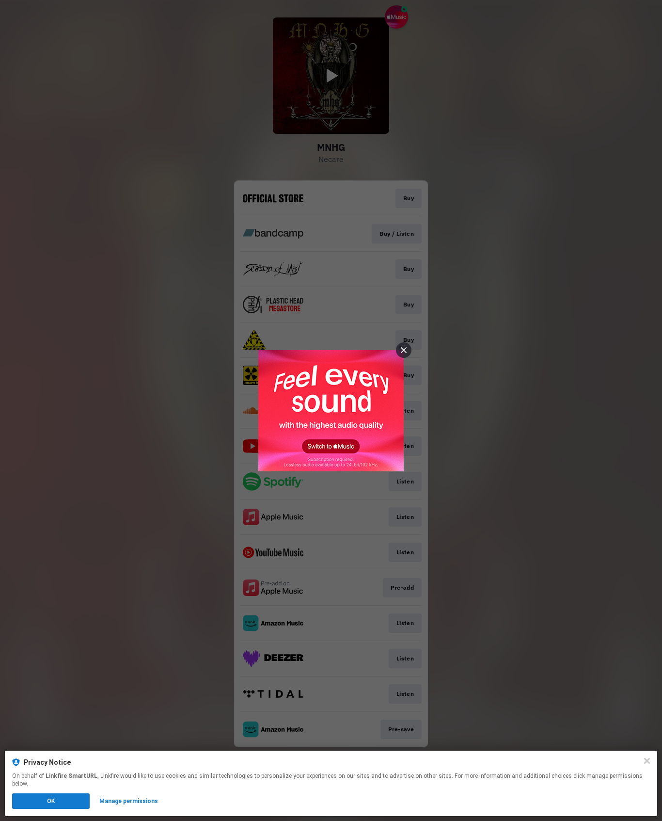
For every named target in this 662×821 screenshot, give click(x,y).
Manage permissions (128, 801)
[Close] (647, 761)
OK (51, 801)
